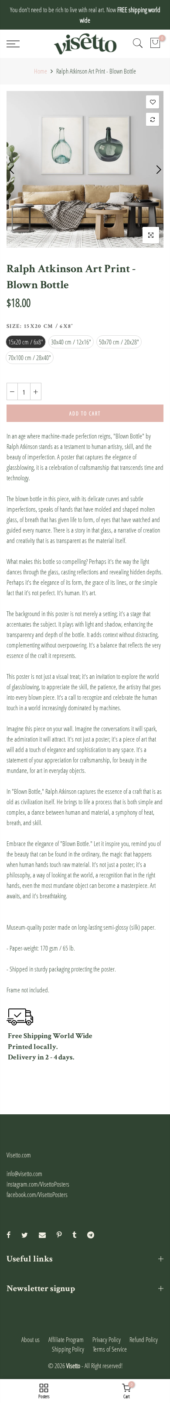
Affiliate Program (66, 1339)
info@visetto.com (24, 1173)
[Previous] (12, 169)
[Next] (158, 169)
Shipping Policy (68, 1349)
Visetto (73, 1365)
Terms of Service (110, 1349)
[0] (155, 44)
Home (40, 71)
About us (30, 1339)
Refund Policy (143, 1339)
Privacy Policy (106, 1339)
